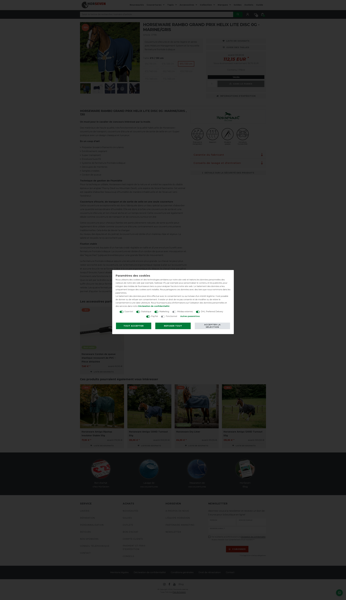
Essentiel (128, 311)
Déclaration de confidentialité (153, 306)
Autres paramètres (190, 316)
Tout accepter (134, 326)
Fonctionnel (171, 316)
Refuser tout (173, 326)
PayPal (154, 316)
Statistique (146, 311)
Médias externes (185, 311)
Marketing (164, 311)
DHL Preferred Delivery (212, 311)
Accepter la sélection (212, 325)
